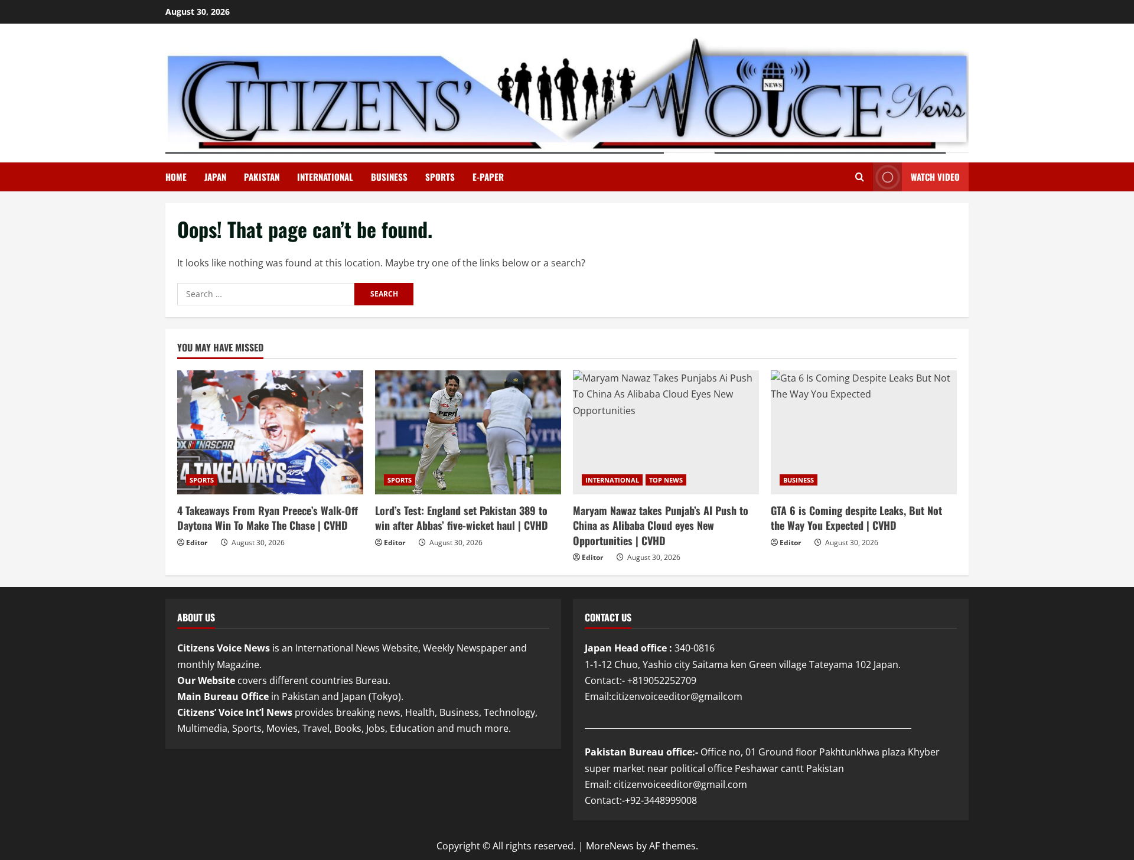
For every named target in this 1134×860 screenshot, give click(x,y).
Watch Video (935, 176)
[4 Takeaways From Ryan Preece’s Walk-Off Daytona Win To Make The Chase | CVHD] (270, 432)
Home (176, 176)
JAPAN (215, 176)
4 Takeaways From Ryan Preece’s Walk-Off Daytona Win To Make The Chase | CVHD (267, 518)
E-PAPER (488, 176)
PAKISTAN (261, 176)
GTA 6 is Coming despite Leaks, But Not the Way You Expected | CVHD (856, 518)
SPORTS (440, 176)
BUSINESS (389, 176)
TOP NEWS (666, 479)
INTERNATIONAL (325, 176)
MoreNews (610, 845)
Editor (196, 543)
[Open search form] (859, 176)
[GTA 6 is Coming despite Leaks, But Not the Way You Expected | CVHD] (864, 432)
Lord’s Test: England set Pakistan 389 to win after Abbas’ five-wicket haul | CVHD (461, 518)
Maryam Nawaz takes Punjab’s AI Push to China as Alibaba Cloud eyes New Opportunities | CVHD (660, 525)
